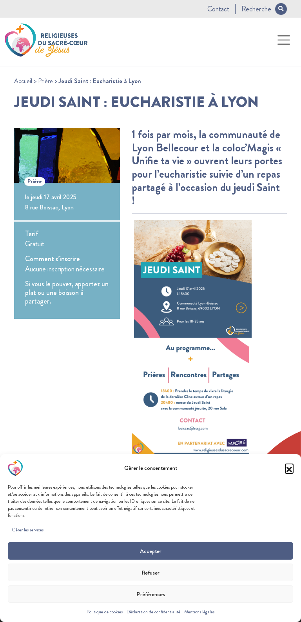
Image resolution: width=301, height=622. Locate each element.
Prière (45, 80)
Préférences (150, 594)
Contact (218, 9)
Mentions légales (199, 611)
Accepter (150, 551)
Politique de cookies (105, 611)
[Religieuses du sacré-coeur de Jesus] (46, 39)
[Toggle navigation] (284, 40)
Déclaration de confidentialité (153, 611)
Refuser (150, 572)
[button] (289, 468)
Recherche (256, 9)
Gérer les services (28, 529)
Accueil (23, 80)
